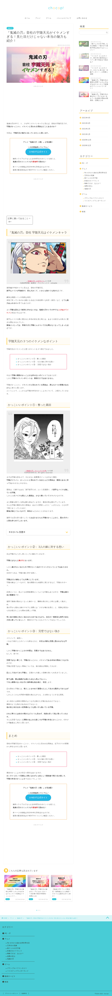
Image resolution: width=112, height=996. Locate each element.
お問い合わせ (82, 18)
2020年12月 (86, 140)
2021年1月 (86, 134)
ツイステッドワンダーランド (95, 201)
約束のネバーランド (91, 181)
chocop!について (64, 18)
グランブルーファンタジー (94, 198)
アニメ (38, 18)
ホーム (27, 18)
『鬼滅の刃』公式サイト (35, 281)
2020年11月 (86, 145)
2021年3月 (86, 123)
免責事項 (24, 993)
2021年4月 (86, 118)
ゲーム (48, 18)
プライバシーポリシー (11, 993)
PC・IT (85, 163)
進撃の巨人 (88, 186)
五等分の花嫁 (89, 175)
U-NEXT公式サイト (38, 152)
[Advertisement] (38, 103)
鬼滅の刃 (10, 28)
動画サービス (87, 206)
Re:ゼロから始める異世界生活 (95, 173)
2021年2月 (86, 129)
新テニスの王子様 (91, 178)
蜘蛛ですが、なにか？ (92, 183)
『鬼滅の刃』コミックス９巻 (35, 471)
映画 (83, 212)
